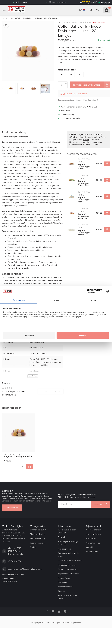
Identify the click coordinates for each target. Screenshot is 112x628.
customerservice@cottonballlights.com (25, 569)
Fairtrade (62, 537)
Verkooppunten (64, 549)
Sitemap (61, 591)
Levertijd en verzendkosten (70, 560)
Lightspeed (76, 622)
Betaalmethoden (65, 586)
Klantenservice (12, 507)
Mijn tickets (91, 538)
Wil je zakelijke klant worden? (67, 531)
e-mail (86, 139)
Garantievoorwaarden (67, 569)
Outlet (33, 547)
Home (4, 18)
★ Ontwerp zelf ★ (38, 530)
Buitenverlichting (37, 538)
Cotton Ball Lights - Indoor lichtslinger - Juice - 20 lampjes (34, 18)
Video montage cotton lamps (67, 597)
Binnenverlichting (37, 534)
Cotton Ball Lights (67, 22)
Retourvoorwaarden (67, 565)
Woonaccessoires (37, 543)
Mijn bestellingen (93, 534)
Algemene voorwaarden (68, 573)
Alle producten (92, 551)
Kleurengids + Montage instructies (68, 543)
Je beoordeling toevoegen (50, 391)
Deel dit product (90, 100)
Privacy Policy (64, 578)
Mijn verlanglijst (93, 543)
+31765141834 (14, 561)
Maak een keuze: (67, 69)
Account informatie (94, 530)
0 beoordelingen (98, 22)
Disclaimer (62, 582)
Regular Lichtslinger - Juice (18, 456)
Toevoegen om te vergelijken (69, 100)
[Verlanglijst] (97, 10)
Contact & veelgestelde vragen (68, 555)
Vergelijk (90, 547)
